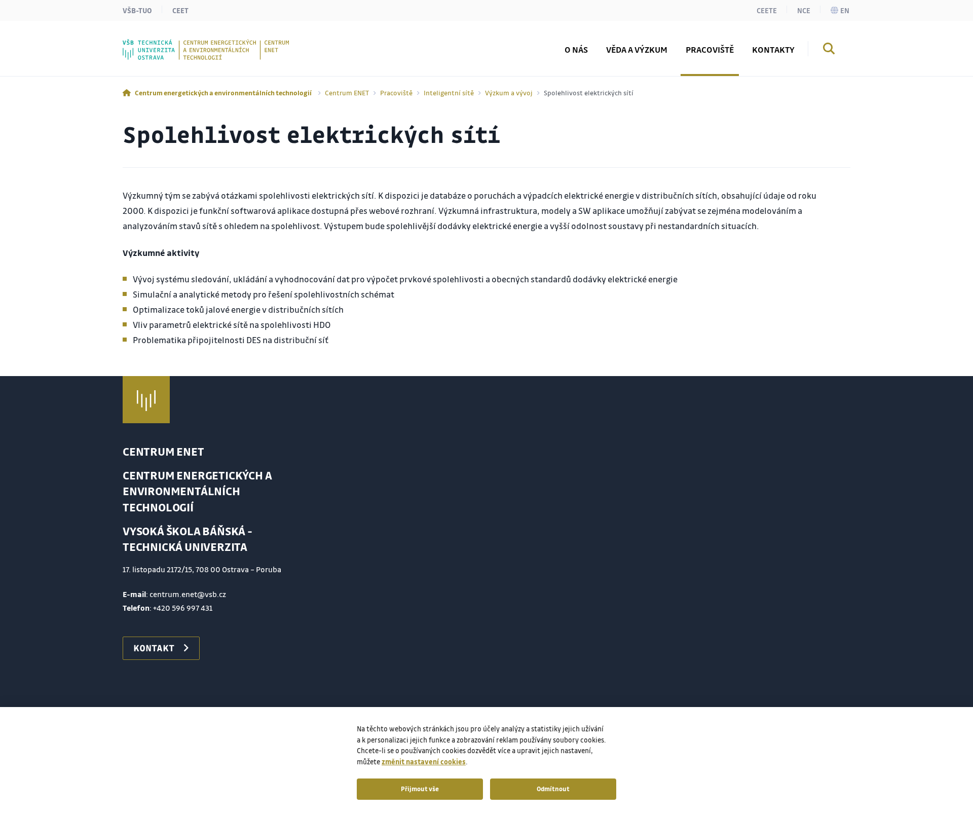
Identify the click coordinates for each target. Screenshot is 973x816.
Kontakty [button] (773, 49)
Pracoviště (396, 92)
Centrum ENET (347, 92)
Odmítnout (553, 789)
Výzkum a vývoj (509, 92)
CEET (180, 10)
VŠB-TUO (137, 10)
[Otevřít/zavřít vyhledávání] (829, 50)
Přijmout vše (420, 789)
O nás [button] (576, 49)
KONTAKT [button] (153, 647)
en (844, 10)
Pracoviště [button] (710, 49)
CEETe (767, 10)
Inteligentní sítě (449, 92)
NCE (803, 10)
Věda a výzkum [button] (636, 49)
